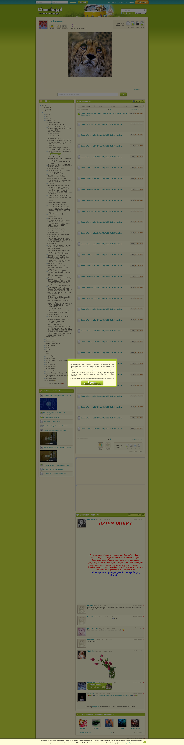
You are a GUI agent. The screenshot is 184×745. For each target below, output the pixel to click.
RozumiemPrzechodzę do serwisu (92, 383)
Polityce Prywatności (130, 743)
